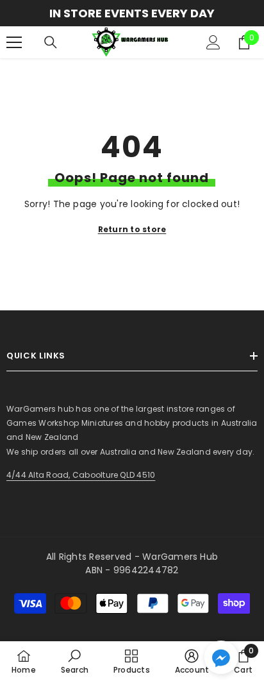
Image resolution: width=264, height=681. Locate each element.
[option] (132, 13)
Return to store (132, 229)
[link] (75, 661)
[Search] (50, 42)
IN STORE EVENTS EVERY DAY (132, 13)
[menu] (14, 42)
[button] (221, 657)
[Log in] (213, 42)
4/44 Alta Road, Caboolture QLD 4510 (80, 474)
